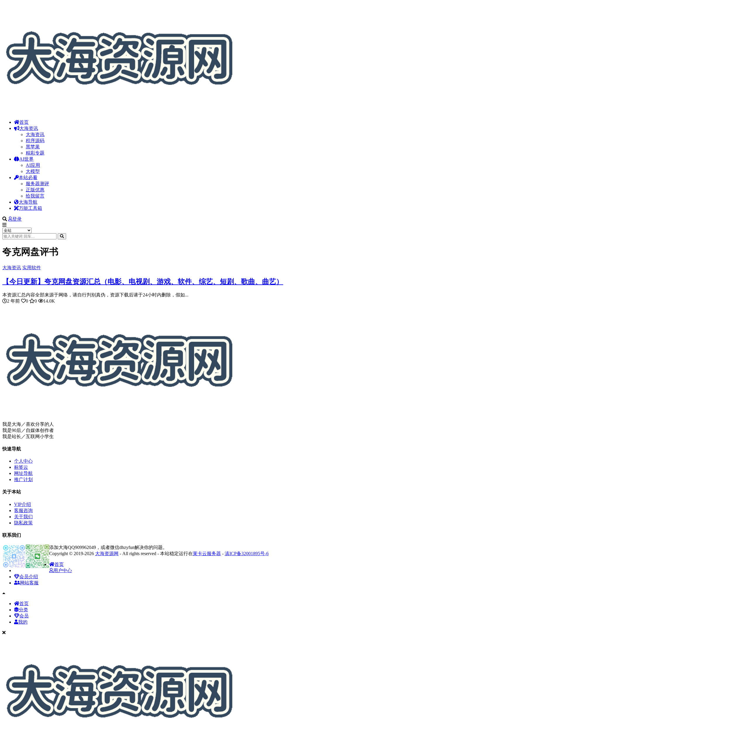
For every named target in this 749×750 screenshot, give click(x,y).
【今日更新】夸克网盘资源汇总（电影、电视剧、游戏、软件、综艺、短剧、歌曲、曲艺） (142, 281)
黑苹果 (33, 146)
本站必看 (28, 177)
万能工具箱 (30, 208)
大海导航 (28, 202)
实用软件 (31, 267)
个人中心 (23, 461)
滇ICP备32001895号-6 (247, 553)
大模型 (33, 171)
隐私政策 (23, 522)
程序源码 (35, 140)
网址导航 (23, 473)
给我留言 (35, 195)
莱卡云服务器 (207, 553)
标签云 (21, 467)
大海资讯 (28, 128)
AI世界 (26, 159)
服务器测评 (37, 183)
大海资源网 (106, 553)
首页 (24, 122)
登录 (17, 219)
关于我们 (23, 516)
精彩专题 (35, 152)
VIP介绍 (22, 504)
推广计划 (23, 479)
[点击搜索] (62, 236)
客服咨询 (23, 510)
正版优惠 (35, 189)
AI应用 (33, 165)
